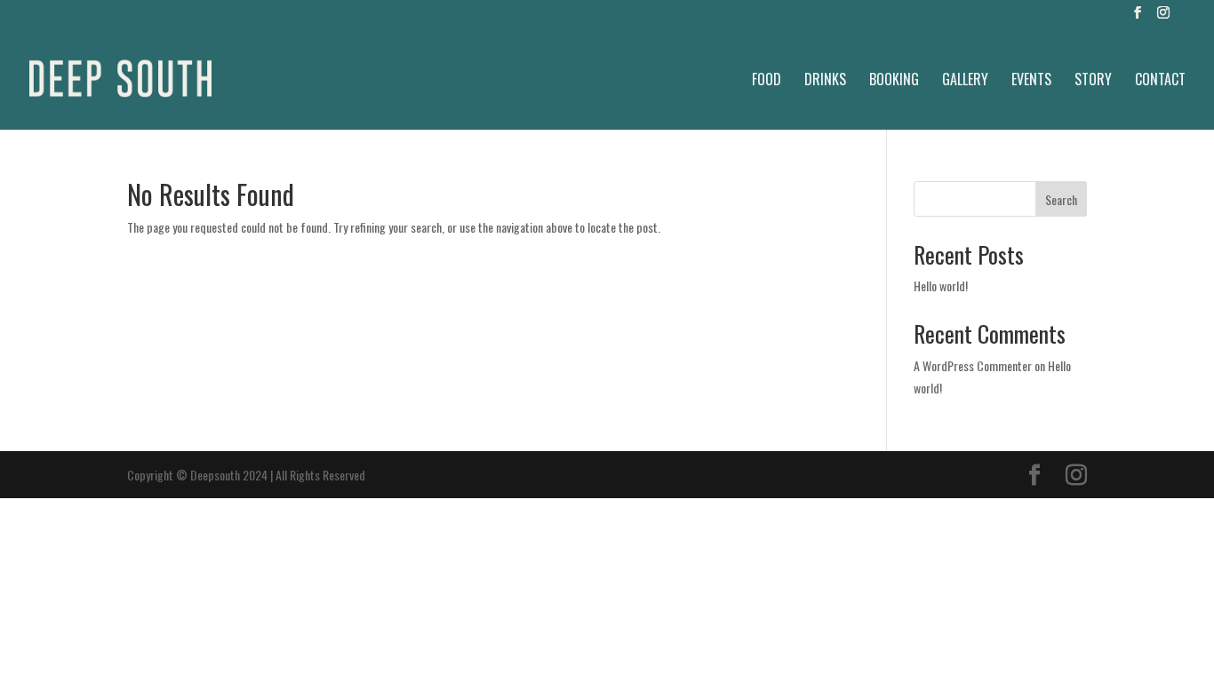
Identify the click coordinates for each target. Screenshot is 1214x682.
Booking (894, 81)
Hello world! (941, 285)
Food (766, 81)
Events (1031, 81)
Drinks (825, 81)
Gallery (965, 81)
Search (1061, 199)
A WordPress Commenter (973, 365)
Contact (1160, 81)
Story (1093, 81)
